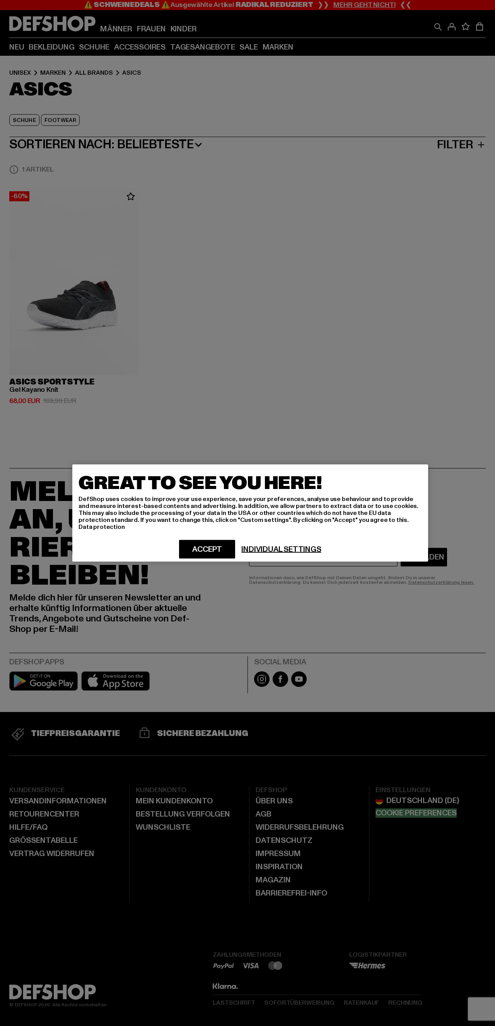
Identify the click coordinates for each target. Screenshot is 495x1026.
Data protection (102, 527)
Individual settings (281, 549)
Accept (207, 549)
